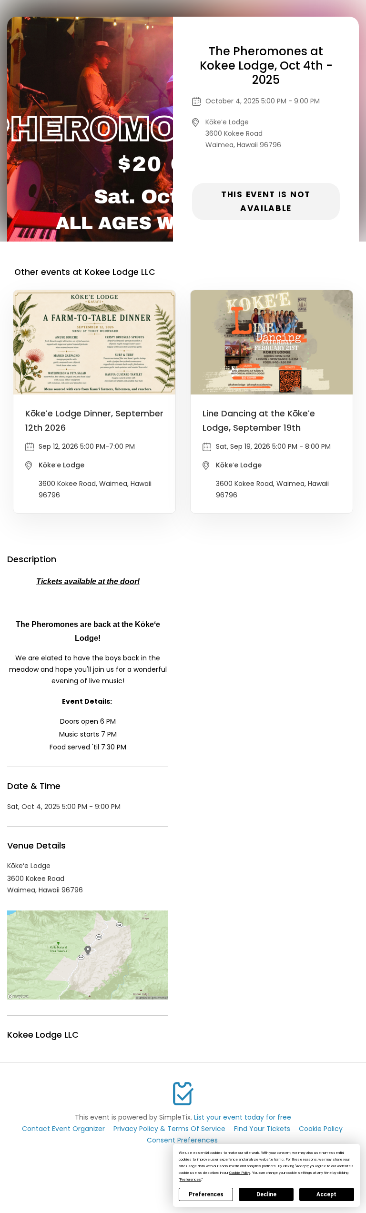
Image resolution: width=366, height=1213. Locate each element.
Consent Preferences (182, 1140)
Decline (266, 1194)
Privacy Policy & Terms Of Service (169, 1128)
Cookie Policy (321, 1128)
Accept (326, 1194)
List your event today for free (242, 1117)
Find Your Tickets (262, 1128)
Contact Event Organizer (63, 1128)
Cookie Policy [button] (239, 1173)
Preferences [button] (190, 1179)
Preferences (206, 1194)
